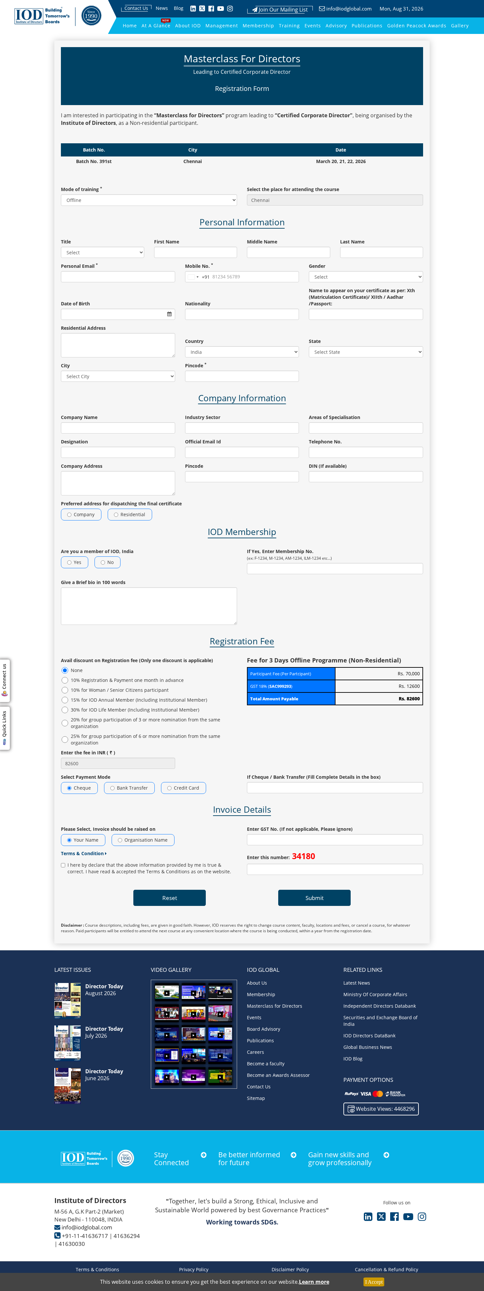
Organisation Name (146, 840)
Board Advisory (263, 1029)
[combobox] (197, 277)
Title (66, 242)
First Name (166, 242)
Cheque (82, 788)
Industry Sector (202, 417)
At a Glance (156, 25)
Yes (77, 562)
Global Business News (367, 1047)
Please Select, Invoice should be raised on (108, 829)
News (162, 8)
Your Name (86, 840)
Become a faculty (265, 1063)
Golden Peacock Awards (416, 25)
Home (130, 25)
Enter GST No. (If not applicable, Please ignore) (300, 829)
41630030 (72, 1244)
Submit (315, 898)
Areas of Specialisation (334, 417)
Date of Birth (75, 303)
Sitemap (256, 1098)
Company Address (81, 466)
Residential (133, 514)
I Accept (374, 1282)
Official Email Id (203, 441)
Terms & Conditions (97, 1269)
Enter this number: (281, 855)
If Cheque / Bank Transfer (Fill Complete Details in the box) (314, 777)
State (315, 341)
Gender (317, 266)
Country (194, 341)
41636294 (127, 1236)
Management (221, 25)
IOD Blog (353, 1058)
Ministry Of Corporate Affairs (375, 994)
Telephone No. (325, 441)
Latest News (356, 983)
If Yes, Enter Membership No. (289, 554)
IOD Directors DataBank (369, 1035)
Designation (74, 441)
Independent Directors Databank (379, 1006)
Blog (178, 8)
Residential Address (83, 328)
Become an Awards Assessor (278, 1075)
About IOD (188, 25)
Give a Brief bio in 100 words (93, 582)
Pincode (195, 365)
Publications (367, 25)
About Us (257, 983)
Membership (258, 25)
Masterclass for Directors (274, 1006)
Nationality (197, 303)
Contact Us (136, 8)
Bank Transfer (132, 788)
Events (313, 25)
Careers (255, 1052)
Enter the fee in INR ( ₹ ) (88, 752)
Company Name (79, 417)
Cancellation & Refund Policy (386, 1269)
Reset (169, 898)
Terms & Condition (83, 853)
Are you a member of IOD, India (97, 551)
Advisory (336, 25)
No (110, 562)
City (65, 365)
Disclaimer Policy (290, 1269)
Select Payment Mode (85, 777)
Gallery (460, 25)
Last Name (352, 242)
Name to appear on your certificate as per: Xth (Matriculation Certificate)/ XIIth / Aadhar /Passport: (362, 297)
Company (84, 514)
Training (289, 25)
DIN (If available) (328, 466)
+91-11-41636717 (85, 1236)
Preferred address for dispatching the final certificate (121, 503)
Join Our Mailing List (282, 9)
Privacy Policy (193, 1269)
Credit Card (186, 788)
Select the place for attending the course (293, 189)
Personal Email (79, 266)
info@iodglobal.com (349, 8)
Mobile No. (199, 266)
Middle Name (262, 242)
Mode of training (81, 189)
